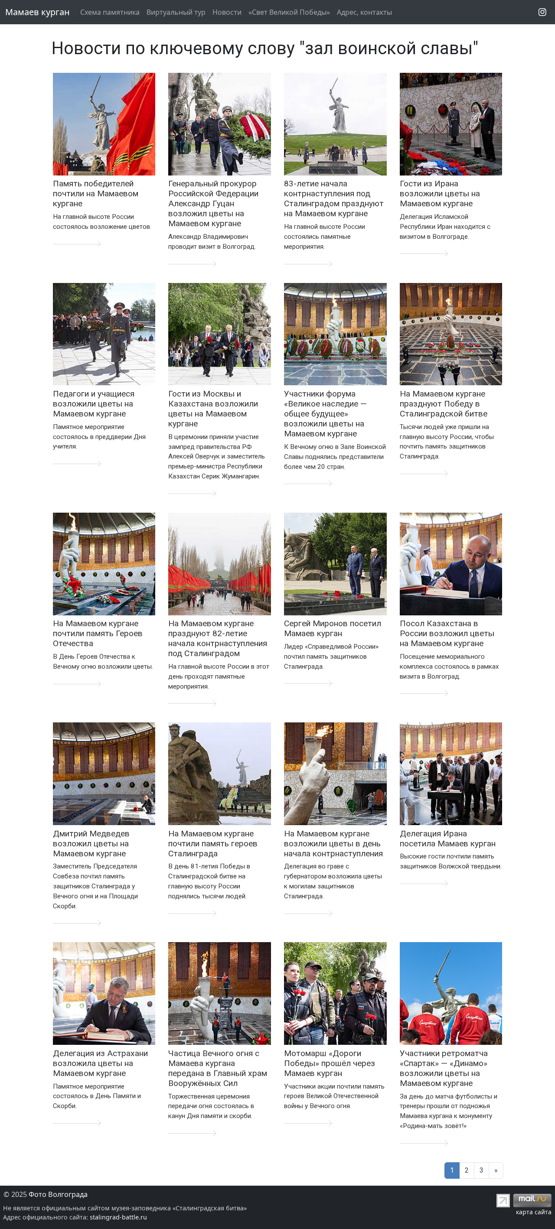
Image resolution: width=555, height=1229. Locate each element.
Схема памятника (110, 12)
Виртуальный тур (176, 12)
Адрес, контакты (364, 12)
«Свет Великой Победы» (289, 12)
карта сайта (534, 1212)
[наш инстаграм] (542, 12)
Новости (227, 12)
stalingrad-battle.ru (118, 1217)
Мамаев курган (37, 12)
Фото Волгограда (58, 1194)
